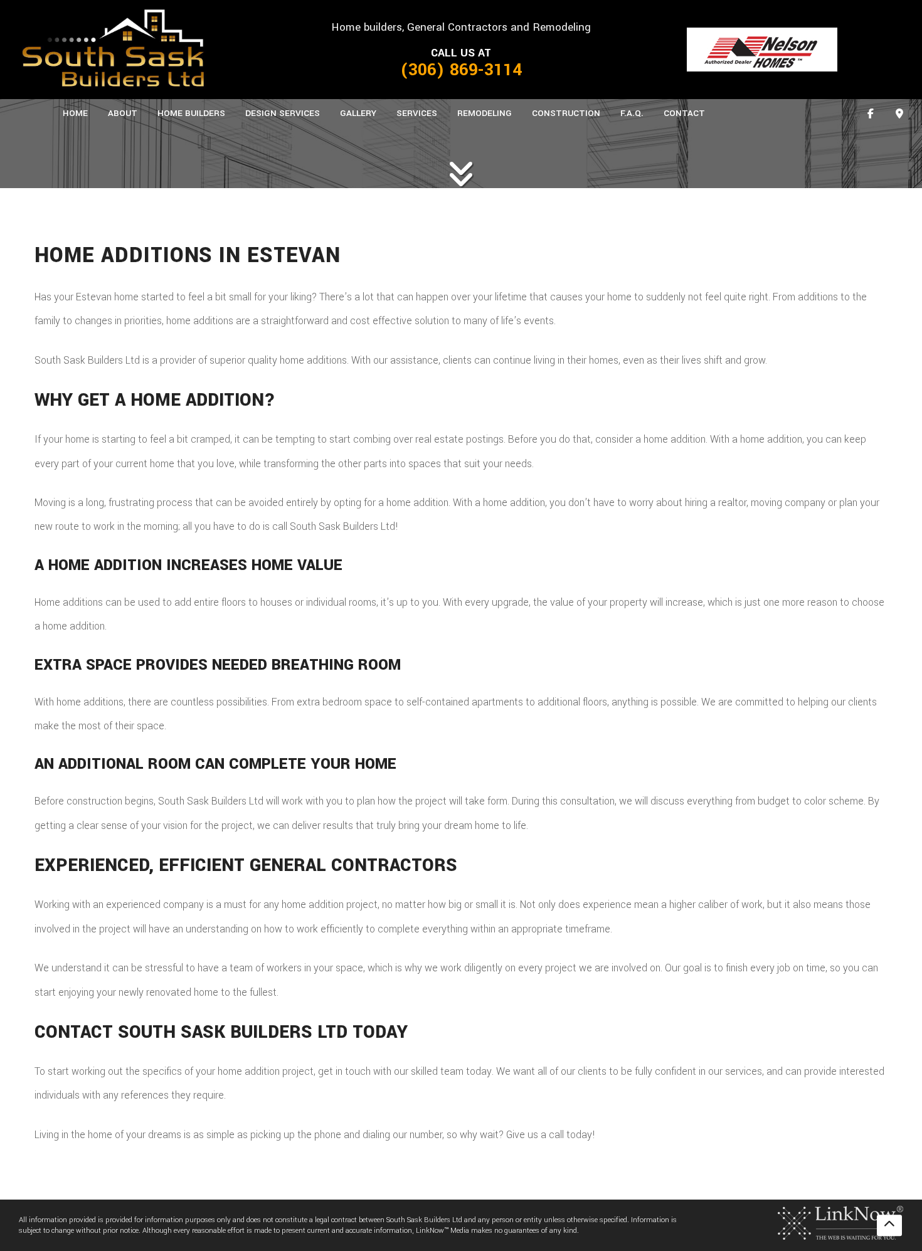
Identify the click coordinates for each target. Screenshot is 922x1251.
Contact (684, 113)
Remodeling (484, 113)
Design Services (282, 113)
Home (75, 113)
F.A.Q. (632, 113)
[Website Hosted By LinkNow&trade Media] (840, 1222)
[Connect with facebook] (870, 114)
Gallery (358, 113)
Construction (566, 113)
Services (416, 113)
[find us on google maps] (899, 114)
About (122, 113)
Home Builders (191, 113)
